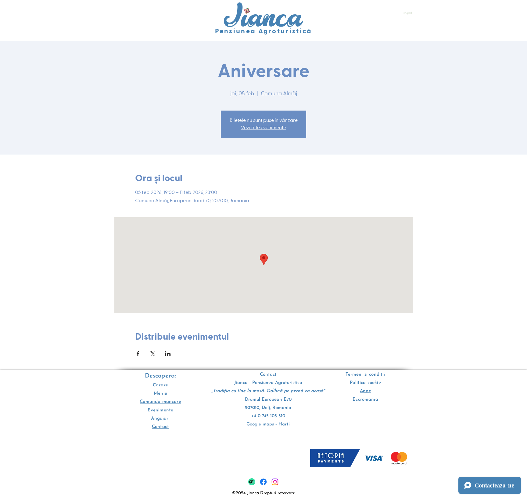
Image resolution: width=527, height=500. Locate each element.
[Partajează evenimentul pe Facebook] (138, 353)
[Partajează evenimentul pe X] (153, 353)
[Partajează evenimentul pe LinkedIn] (168, 353)
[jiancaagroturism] (263, 481)
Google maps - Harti (268, 424)
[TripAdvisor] (251, 481)
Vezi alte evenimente (263, 128)
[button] (408, 13)
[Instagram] (275, 481)
